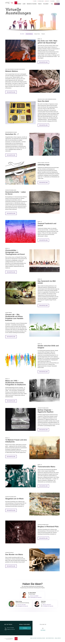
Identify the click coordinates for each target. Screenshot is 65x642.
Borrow (19, 3)
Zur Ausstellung (43, 62)
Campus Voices (37, 33)
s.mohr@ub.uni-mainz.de (48, 606)
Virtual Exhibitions (29, 33)
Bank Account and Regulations (37, 638)
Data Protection (50, 638)
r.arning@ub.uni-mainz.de (22, 606)
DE (57, 1)
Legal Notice (58, 638)
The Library (45, 3)
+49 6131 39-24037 (34, 596)
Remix (57, 3)
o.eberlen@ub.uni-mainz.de (35, 597)
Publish (40, 3)
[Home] (9, 3)
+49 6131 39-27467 (21, 604)
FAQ (52, 3)
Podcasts (43, 33)
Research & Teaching (31, 3)
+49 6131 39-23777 (47, 604)
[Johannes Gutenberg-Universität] (15, 2)
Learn (24, 3)
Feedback (25, 628)
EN (58, 1)
